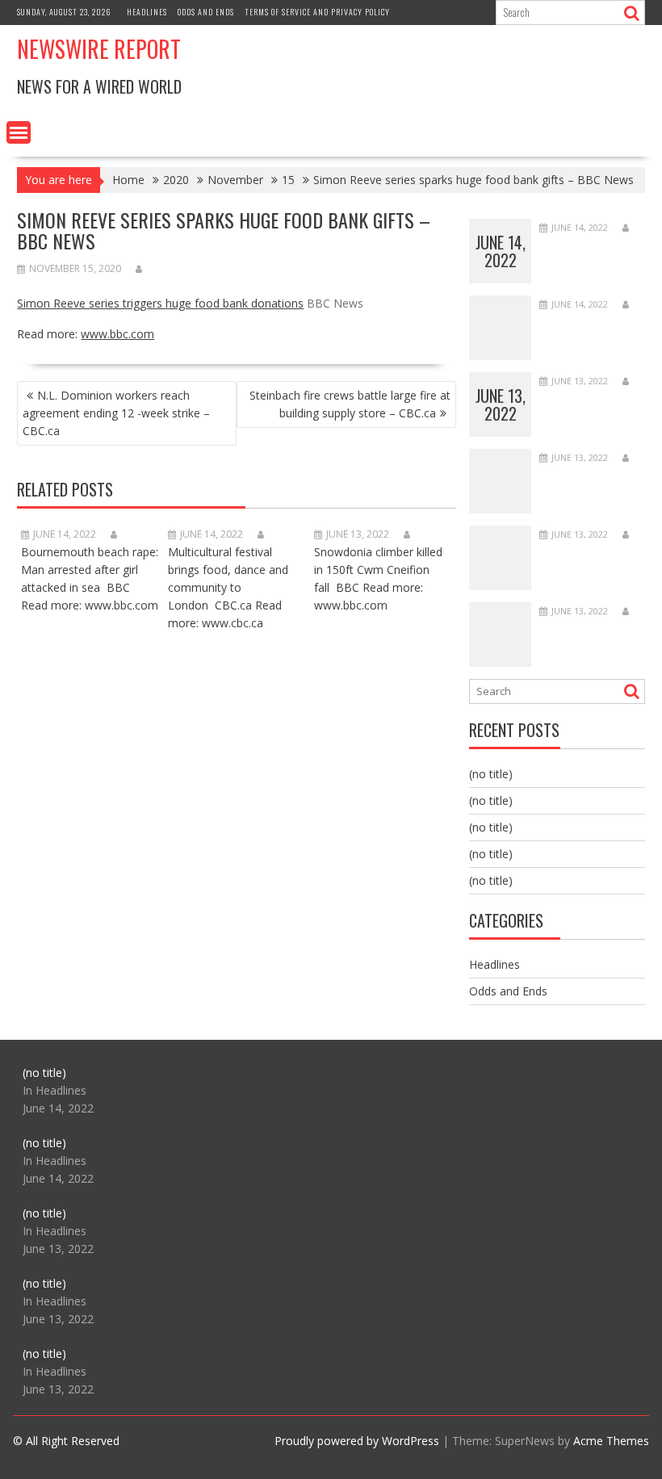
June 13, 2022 (501, 404)
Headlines (147, 12)
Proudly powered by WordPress (356, 1440)
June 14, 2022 (501, 251)
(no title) (491, 773)
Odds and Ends (206, 12)
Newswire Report (99, 48)
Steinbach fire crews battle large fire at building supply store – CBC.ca (349, 404)
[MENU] (18, 132)
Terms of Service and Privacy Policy (317, 12)
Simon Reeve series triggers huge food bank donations (160, 303)
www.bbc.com (117, 333)
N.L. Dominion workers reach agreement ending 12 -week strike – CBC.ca (116, 413)
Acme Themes (611, 1440)
